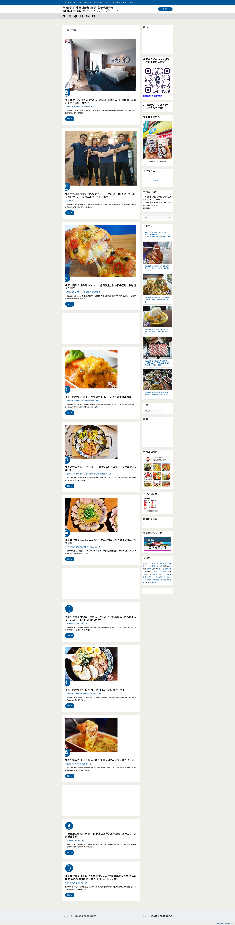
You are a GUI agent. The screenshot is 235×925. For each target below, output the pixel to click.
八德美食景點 (88, 474)
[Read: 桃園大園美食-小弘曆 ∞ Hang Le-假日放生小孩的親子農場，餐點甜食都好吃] (99, 249)
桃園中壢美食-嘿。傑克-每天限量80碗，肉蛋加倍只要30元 (96, 690)
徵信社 (148, 563)
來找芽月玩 (149, 171)
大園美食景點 (87, 292)
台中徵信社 (163, 572)
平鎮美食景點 (79, 623)
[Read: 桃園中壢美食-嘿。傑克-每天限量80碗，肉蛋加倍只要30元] (90, 663)
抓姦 (169, 566)
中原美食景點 (69, 547)
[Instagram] (69, 16)
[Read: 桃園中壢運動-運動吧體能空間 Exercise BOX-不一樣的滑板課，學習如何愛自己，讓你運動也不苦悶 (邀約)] (101, 156)
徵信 (146, 572)
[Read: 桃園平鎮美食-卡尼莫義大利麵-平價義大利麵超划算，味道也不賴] (90, 733)
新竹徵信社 (163, 563)
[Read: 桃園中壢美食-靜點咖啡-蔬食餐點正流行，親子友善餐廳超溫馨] (90, 368)
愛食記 (94, 292)
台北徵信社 (154, 563)
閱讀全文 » (69, 119)
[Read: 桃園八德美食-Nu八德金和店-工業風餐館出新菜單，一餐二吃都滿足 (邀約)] (90, 440)
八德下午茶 (68, 474)
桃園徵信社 (150, 577)
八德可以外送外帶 (78, 474)
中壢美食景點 (69, 107)
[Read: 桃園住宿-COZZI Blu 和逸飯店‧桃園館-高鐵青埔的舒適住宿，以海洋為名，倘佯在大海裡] (99, 64)
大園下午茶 (78, 292)
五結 (66, 840)
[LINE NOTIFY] (81, 16)
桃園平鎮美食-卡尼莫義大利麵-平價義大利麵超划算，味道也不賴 (99, 760)
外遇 (144, 574)
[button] (172, 2)
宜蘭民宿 (77, 840)
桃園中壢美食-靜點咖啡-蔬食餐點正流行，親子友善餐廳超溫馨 (98, 397)
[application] (70, 2)
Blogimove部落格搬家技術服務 (225, 924)
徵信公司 (150, 569)
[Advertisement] (101, 329)
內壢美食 (77, 401)
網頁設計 (153, 583)
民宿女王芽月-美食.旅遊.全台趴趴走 (88, 8)
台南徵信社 (152, 566)
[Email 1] (87, 16)
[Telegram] (75, 16)
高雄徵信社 (160, 566)
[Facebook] (63, 16)
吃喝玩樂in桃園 (85, 107)
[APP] (93, 16)
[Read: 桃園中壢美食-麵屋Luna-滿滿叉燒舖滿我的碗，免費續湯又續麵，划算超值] (90, 513)
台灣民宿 (77, 107)
